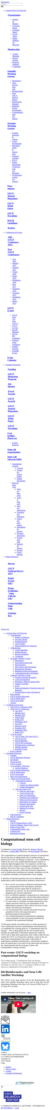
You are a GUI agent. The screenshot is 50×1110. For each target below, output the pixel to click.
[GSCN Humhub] (5, 1041)
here (29, 993)
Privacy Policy (11, 1069)
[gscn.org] (5, 2)
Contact (8, 1071)
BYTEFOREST (7, 1108)
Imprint (8, 1067)
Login (17, 1108)
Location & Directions (14, 1073)
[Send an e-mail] (5, 1023)
